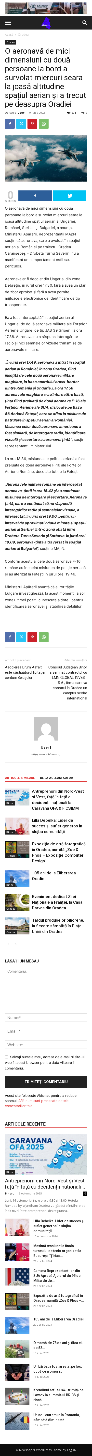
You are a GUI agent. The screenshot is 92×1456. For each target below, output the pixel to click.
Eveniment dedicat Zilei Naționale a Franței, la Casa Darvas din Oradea (57, 902)
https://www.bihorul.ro (46, 754)
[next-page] (16, 944)
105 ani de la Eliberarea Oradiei (58, 1319)
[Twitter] (21, 124)
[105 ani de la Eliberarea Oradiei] (17, 878)
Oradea (23, 34)
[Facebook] (10, 124)
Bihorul (10, 1193)
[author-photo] (46, 740)
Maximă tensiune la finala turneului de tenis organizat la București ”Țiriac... (57, 1251)
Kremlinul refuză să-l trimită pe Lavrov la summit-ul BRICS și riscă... (58, 1395)
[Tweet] (69, 195)
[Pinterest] (32, 124)
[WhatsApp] (44, 124)
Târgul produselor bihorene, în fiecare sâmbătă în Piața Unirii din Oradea (58, 926)
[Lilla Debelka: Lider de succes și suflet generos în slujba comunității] (17, 826)
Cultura (10, 856)
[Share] (35, 195)
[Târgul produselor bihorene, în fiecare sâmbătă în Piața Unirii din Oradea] (17, 925)
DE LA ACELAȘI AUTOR (56, 778)
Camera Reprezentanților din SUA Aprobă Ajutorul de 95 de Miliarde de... (56, 1276)
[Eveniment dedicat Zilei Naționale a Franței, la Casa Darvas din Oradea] (17, 902)
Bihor (9, 803)
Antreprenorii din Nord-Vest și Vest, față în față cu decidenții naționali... (45, 1184)
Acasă (9, 34)
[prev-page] (8, 944)
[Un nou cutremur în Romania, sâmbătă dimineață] (17, 1421)
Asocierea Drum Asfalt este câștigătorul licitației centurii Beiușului (25, 672)
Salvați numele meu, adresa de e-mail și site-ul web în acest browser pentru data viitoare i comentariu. (44, 1062)
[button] (8, 23)
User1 (21, 112)
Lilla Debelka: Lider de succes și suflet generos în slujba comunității (57, 826)
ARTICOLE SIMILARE (20, 778)
